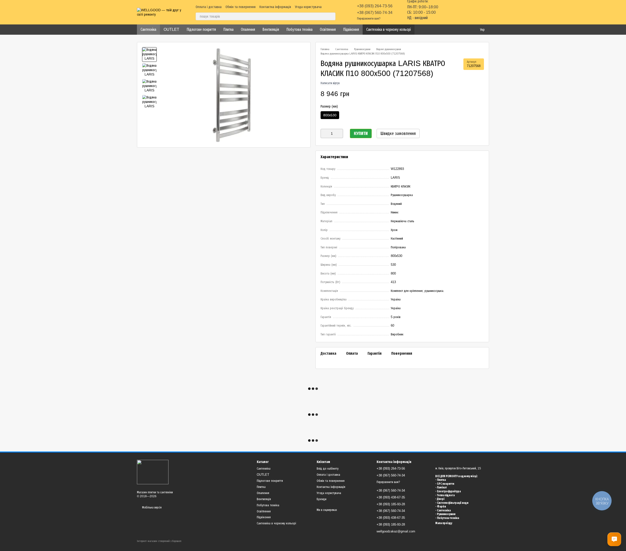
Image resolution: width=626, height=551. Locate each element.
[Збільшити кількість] (339, 133)
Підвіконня (351, 29)
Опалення (248, 29)
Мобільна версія (151, 507)
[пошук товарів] (331, 16)
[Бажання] (460, 12)
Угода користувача (308, 7)
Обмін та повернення (240, 7)
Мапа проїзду (443, 523)
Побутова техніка (299, 29)
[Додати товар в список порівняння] (471, 93)
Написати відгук (330, 83)
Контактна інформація (275, 7)
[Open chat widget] (614, 539)
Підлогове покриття (201, 29)
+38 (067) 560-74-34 (374, 13)
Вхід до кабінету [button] (327, 468)
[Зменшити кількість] (324, 133)
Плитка (228, 29)
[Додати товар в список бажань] (481, 93)
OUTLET (171, 29)
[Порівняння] (447, 12)
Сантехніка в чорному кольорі (388, 29)
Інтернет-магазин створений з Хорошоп (159, 541)
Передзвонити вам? (368, 18)
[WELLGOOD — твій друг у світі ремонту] (152, 472)
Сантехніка (148, 29)
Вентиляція (270, 29)
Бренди (321, 499)
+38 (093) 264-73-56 (374, 6)
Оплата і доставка (209, 7)
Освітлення (328, 29)
